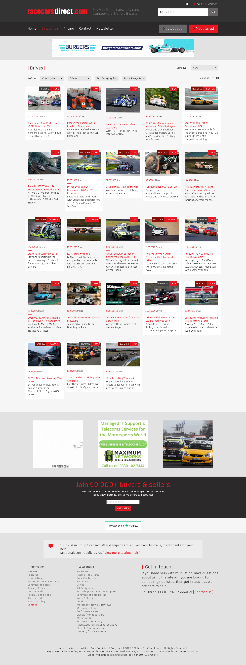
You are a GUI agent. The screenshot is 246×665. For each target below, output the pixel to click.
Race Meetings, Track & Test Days (97, 624)
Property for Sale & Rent (91, 631)
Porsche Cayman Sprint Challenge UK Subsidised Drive (159, 257)
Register (212, 4)
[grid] (217, 78)
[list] (213, 78)
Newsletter (105, 28)
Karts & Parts (85, 598)
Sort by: (181, 67)
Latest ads (173, 29)
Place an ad (204, 29)
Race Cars (83, 571)
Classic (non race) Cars (90, 614)
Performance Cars (87, 611)
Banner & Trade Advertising (44, 581)
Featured (33, 574)
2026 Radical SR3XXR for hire (122, 187)
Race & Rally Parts (88, 574)
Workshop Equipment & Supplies (96, 591)
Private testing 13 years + (120, 378)
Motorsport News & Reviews (94, 604)
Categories (50, 28)
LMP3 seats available (79, 254)
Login (199, 4)
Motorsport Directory (89, 621)
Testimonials (35, 591)
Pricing (69, 28)
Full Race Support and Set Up (161, 186)
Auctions (82, 601)
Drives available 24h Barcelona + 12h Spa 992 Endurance (80, 190)
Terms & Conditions (39, 594)
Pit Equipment (85, 588)
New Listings (35, 578)
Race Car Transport (88, 578)
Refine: (32, 78)
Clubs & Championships (91, 628)
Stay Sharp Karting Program (43, 253)
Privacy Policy (36, 588)
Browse (32, 571)
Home (32, 28)
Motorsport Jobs (86, 608)
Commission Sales (39, 584)
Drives (80, 584)
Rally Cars (83, 581)
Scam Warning (36, 601)
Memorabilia (84, 618)
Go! (213, 12)
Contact (85, 28)
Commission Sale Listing (91, 594)
